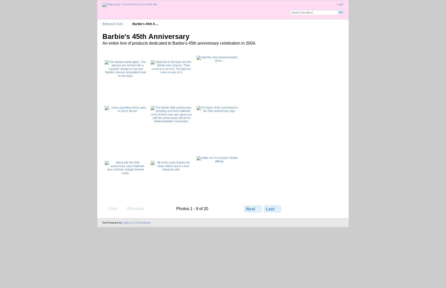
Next (250, 209)
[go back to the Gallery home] (129, 5)
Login (340, 4)
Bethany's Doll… (114, 24)
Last (270, 209)
